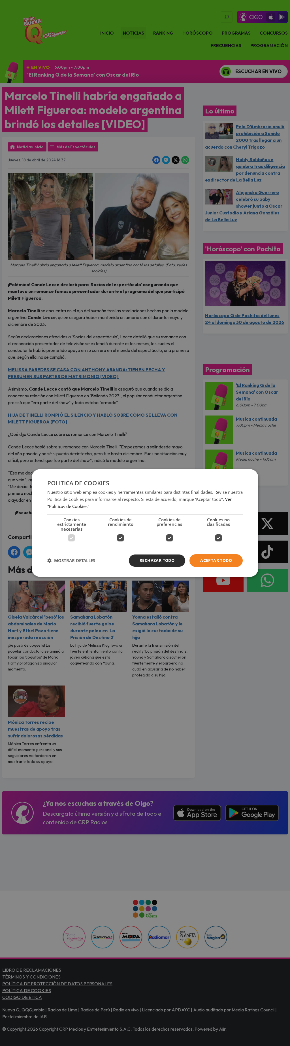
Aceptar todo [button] (216, 560)
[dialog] (145, 523)
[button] (71, 561)
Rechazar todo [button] (157, 560)
